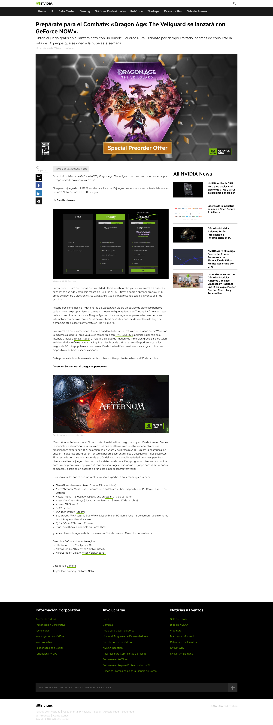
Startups (153, 11)
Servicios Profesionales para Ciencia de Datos (130, 670)
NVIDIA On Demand (181, 653)
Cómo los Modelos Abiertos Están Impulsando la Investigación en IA (219, 233)
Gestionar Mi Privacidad (77, 711)
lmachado (68, 48)
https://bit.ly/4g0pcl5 (92, 548)
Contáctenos (61, 715)
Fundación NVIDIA (46, 653)
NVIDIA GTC (177, 647)
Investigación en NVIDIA (50, 636)
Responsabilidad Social (49, 647)
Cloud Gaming (67, 571)
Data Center (66, 11)
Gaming (85, 11)
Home (42, 11)
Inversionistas (44, 642)
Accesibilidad (111, 711)
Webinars (175, 630)
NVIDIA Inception (113, 647)
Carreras (108, 624)
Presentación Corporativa (51, 624)
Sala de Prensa (197, 11)
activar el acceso (81, 519)
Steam (94, 485)
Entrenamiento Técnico (116, 659)
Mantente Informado (182, 636)
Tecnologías (42, 630)
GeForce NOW (88, 176)
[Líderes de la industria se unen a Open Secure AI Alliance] (188, 212)
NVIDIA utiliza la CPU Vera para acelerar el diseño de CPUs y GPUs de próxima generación (221, 188)
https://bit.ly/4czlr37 (94, 552)
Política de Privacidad (48, 711)
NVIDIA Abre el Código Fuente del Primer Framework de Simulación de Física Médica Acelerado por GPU (221, 258)
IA (52, 11)
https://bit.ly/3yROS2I (80, 545)
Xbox (121, 489)
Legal (97, 711)
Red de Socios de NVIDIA (117, 642)
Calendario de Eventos (183, 642)
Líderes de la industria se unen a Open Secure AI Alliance (221, 209)
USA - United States (224, 706)
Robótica (136, 11)
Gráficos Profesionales (110, 11)
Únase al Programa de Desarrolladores (125, 636)
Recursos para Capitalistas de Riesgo (124, 653)
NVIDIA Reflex (82, 338)
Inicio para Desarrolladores (118, 630)
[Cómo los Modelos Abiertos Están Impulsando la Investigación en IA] (188, 235)
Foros (106, 619)
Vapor (67, 508)
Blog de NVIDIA (179, 624)
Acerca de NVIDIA (46, 619)
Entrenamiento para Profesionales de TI (126, 665)
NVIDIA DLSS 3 (124, 334)
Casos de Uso (173, 11)
